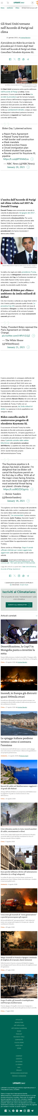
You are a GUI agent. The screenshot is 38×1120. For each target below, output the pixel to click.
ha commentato (17, 515)
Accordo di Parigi (6, 569)
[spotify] (17, 1111)
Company (19, 1056)
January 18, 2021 (16, 500)
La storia (19, 1064)
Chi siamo (19, 1062)
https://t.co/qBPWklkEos (16, 159)
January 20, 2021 (16, 167)
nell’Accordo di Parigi (9, 92)
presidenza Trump (29, 272)
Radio (19, 1031)
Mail (19, 1067)
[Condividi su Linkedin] (19, 59)
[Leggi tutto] (36, 616)
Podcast (19, 1034)
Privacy (19, 1070)
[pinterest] (13, 1111)
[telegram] (32, 1111)
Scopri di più (24, 585)
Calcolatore (19, 1042)
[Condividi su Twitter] (14, 59)
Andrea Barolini (25, 38)
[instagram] (25, 1111)
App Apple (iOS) (19, 1025)
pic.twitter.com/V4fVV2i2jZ (16, 335)
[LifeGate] (19, 2)
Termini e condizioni (19, 1076)
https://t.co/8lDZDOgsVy (16, 489)
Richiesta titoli (19, 1037)
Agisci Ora (19, 1045)
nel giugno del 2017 (26, 213)
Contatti (19, 1059)
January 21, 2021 (16, 347)
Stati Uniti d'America (29, 567)
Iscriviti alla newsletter (17, 605)
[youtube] (21, 1111)
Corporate (19, 1040)
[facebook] (6, 1111)
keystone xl (16, 569)
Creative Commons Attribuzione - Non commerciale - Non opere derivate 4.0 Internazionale (18, 562)
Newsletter (19, 1022)
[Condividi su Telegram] (28, 59)
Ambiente (4, 756)
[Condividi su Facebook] (10, 59)
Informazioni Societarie (19, 1073)
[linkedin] (28, 1111)
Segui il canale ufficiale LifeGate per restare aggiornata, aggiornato (17, 550)
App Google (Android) (19, 1028)
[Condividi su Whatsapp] (23, 59)
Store (10, 3)
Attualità (19, 1020)
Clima (2, 662)
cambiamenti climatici (16, 110)
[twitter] (9, 1111)
